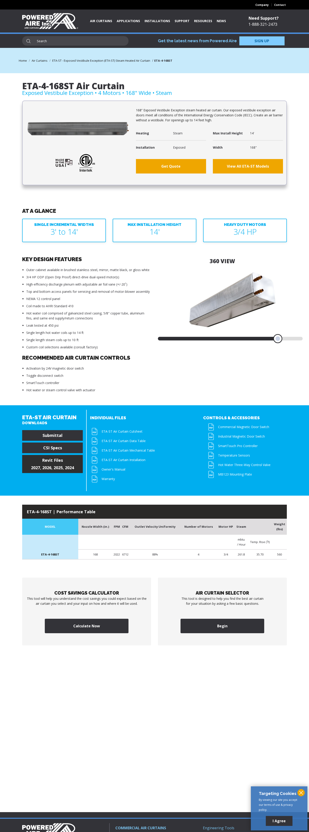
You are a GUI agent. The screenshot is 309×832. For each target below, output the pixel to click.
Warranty (108, 479)
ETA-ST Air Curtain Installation (123, 460)
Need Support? (263, 18)
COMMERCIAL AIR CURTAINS (140, 827)
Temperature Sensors (234, 455)
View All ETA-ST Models (248, 166)
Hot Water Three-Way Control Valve (244, 465)
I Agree (279, 820)
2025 (58, 467)
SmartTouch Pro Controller (238, 446)
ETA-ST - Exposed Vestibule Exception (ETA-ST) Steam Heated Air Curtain (101, 61)
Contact (280, 5)
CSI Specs (52, 447)
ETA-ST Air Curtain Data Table (124, 441)
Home (23, 61)
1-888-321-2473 (262, 24)
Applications (128, 21)
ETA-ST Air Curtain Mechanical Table (128, 450)
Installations (157, 21)
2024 (69, 467)
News (221, 21)
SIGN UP (261, 40)
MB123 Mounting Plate (235, 474)
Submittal (52, 435)
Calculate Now (86, 625)
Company (262, 5)
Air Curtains (101, 21)
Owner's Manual (113, 469)
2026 (46, 467)
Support (182, 21)
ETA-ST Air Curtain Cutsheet (122, 431)
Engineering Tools (218, 827)
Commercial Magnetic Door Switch (243, 427)
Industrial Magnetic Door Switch (241, 436)
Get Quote (171, 166)
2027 (35, 467)
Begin (222, 625)
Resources (203, 21)
